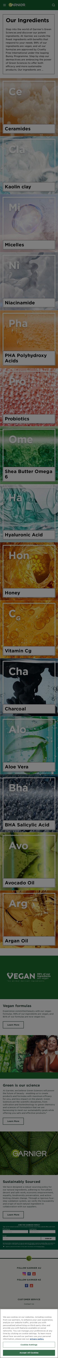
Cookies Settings (29, 1345)
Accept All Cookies (29, 1353)
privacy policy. (37, 1339)
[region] (29, 1333)
